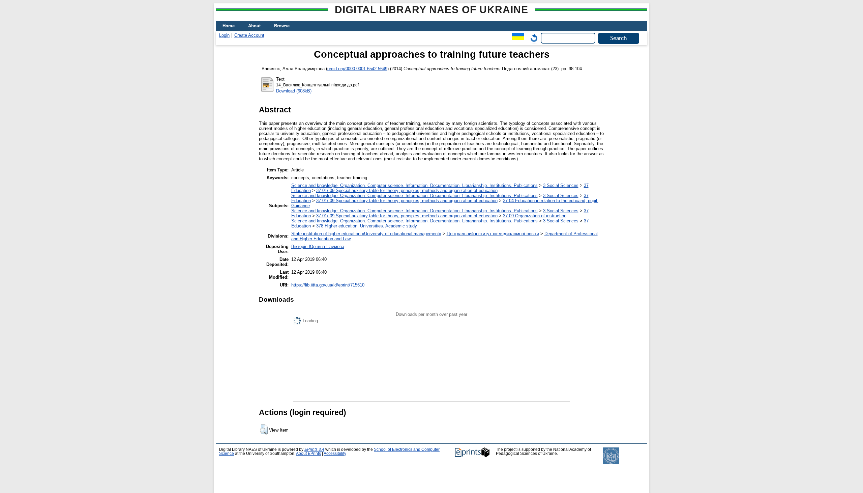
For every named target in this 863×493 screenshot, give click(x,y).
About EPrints (308, 453)
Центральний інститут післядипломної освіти (493, 233)
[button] (264, 429)
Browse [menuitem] (282, 25)
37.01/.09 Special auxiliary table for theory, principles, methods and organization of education (407, 190)
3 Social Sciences (560, 185)
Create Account (249, 35)
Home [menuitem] (228, 25)
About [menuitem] (254, 25)
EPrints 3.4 (314, 449)
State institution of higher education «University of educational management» (366, 233)
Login (224, 35)
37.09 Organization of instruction (534, 215)
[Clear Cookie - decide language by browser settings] (532, 37)
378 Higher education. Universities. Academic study (366, 225)
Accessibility (335, 453)
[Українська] (516, 37)
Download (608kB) (293, 90)
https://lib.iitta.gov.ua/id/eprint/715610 (327, 284)
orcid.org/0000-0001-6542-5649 (357, 68)
